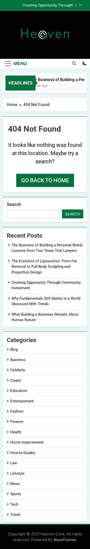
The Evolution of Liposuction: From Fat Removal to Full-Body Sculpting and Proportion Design (44, 266)
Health (15, 432)
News (15, 483)
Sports (15, 494)
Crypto (15, 380)
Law (13, 463)
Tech (14, 504)
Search (14, 204)
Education (18, 390)
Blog (14, 349)
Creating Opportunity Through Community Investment (47, 5)
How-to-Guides (22, 453)
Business (18, 360)
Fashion (17, 411)
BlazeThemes (65, 540)
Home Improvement (27, 442)
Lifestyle (17, 473)
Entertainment (22, 401)
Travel (15, 514)
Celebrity (17, 370)
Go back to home (45, 180)
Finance (16, 421)
